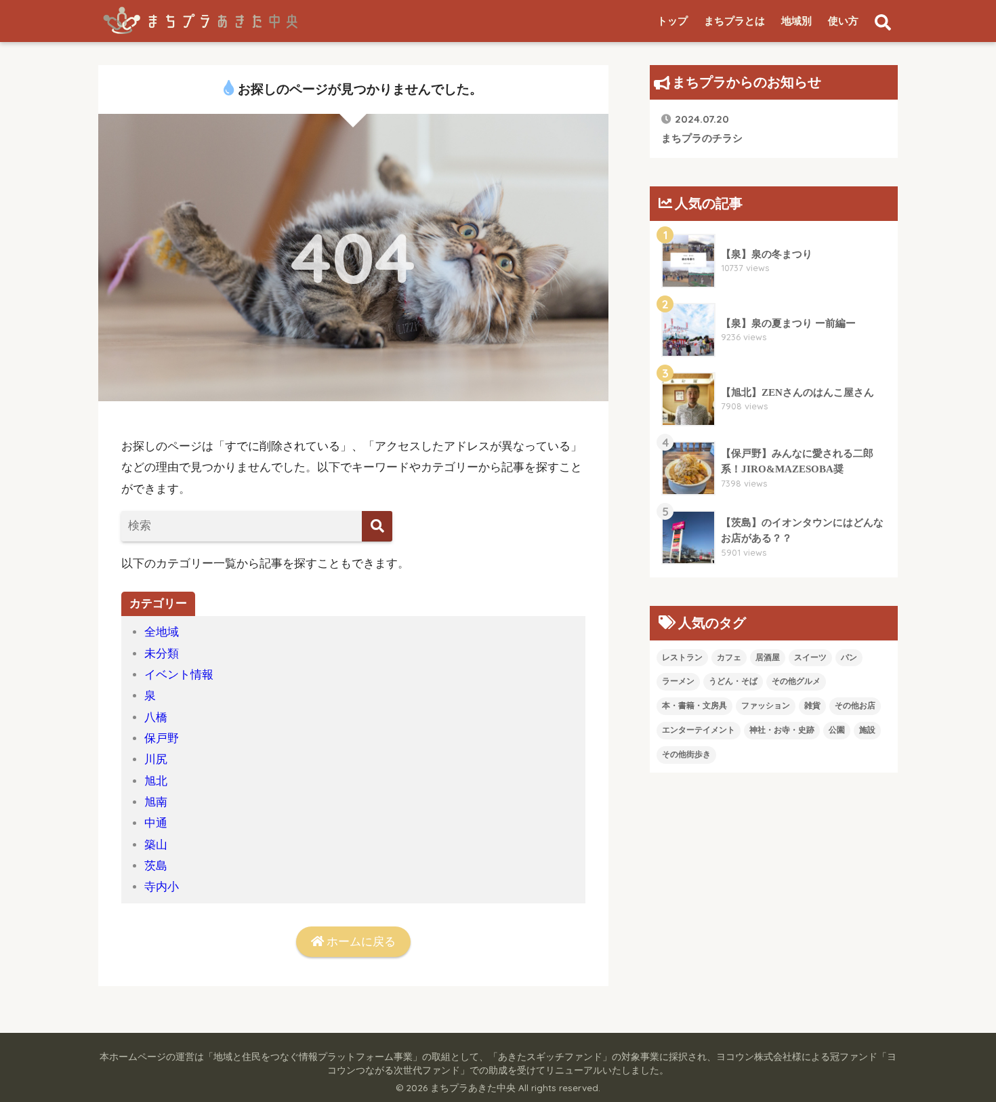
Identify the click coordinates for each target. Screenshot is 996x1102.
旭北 (155, 781)
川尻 (155, 759)
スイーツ (810, 657)
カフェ (729, 657)
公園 (837, 730)
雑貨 (812, 705)
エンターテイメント (698, 730)
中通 (155, 823)
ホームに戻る (360, 941)
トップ (672, 21)
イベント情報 (178, 674)
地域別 (796, 21)
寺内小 (161, 886)
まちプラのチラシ (702, 128)
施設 (867, 730)
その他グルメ (796, 681)
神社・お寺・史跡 (781, 730)
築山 (155, 844)
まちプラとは (734, 21)
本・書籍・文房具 (694, 705)
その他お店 (855, 705)
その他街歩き (686, 754)
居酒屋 (767, 657)
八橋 (155, 717)
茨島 (155, 865)
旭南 (155, 802)
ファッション (765, 705)
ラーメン (678, 681)
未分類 (161, 653)
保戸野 (161, 738)
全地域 (161, 632)
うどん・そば (733, 681)
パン (849, 657)
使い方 (843, 21)
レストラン (682, 657)
